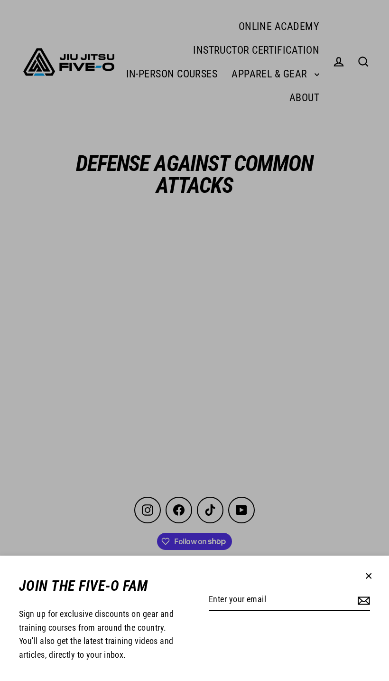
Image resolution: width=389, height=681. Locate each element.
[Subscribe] (364, 600)
